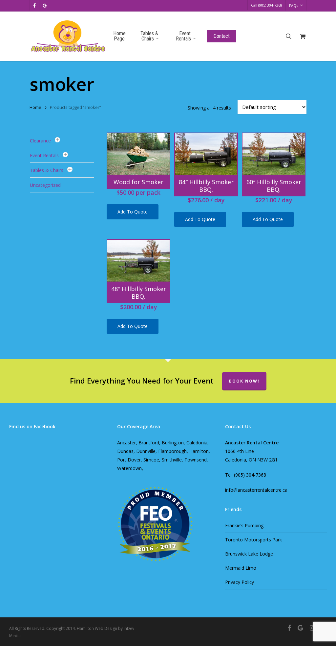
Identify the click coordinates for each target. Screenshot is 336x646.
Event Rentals (44, 155)
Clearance (40, 140)
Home (35, 107)
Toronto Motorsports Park (253, 539)
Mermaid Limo (240, 568)
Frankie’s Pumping (244, 525)
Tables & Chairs (46, 170)
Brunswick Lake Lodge (249, 554)
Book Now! (244, 381)
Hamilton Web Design (97, 628)
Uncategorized (45, 185)
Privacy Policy (239, 582)
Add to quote (132, 212)
